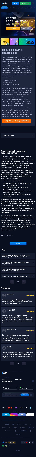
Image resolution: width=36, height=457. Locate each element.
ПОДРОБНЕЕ (26, 28)
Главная (4, 7)
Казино (21, 7)
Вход (15, 3)
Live (10, 7)
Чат (24, 395)
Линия (15, 7)
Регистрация (25, 3)
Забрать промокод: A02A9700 (16, 121)
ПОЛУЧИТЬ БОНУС (13, 28)
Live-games (28, 7)
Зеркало (18, 243)
